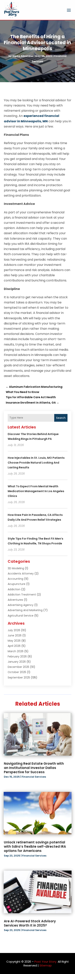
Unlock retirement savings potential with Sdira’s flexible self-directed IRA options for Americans (35, 846)
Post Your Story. (45, 962)
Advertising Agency (20, 605)
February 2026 (17, 656)
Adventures (15, 600)
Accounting (15, 579)
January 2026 (17, 662)
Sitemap (45, 965)
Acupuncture (16, 584)
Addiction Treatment (22, 594)
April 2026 (14, 646)
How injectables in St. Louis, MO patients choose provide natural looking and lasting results (36, 462)
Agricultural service (20, 616)
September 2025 (19, 677)
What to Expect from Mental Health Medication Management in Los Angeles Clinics (36, 491)
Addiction (14, 589)
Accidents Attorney (21, 573)
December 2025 (18, 667)
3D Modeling (16, 568)
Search (61, 418)
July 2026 (14, 630)
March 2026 (15, 651)
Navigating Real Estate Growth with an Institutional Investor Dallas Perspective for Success (34, 767)
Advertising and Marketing (25, 610)
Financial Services (34, 777)
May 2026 (14, 641)
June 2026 (15, 635)
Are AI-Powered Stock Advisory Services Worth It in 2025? (30, 923)
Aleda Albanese (22, 56)
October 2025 (17, 672)
